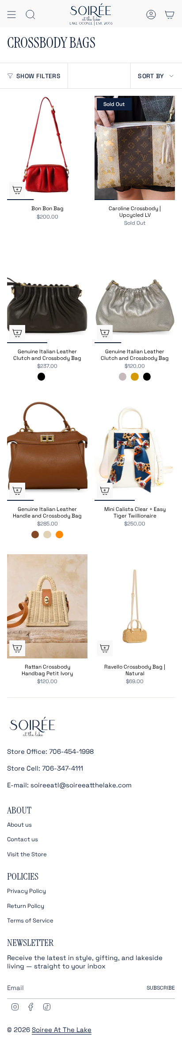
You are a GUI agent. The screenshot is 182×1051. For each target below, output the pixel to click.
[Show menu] (11, 14)
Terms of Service (30, 920)
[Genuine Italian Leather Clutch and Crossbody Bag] (47, 291)
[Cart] (169, 14)
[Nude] (53, 376)
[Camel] (35, 534)
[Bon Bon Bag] (47, 148)
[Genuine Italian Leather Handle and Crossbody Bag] (47, 449)
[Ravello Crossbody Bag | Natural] (135, 606)
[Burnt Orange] (59, 534)
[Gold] (134, 376)
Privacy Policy (26, 891)
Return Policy (25, 906)
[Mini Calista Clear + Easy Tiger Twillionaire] (135, 449)
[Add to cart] (105, 491)
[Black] (41, 376)
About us (19, 824)
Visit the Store (27, 854)
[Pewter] (122, 376)
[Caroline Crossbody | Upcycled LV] (135, 148)
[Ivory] (47, 534)
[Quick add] (17, 190)
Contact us (22, 839)
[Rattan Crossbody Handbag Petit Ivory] (47, 606)
